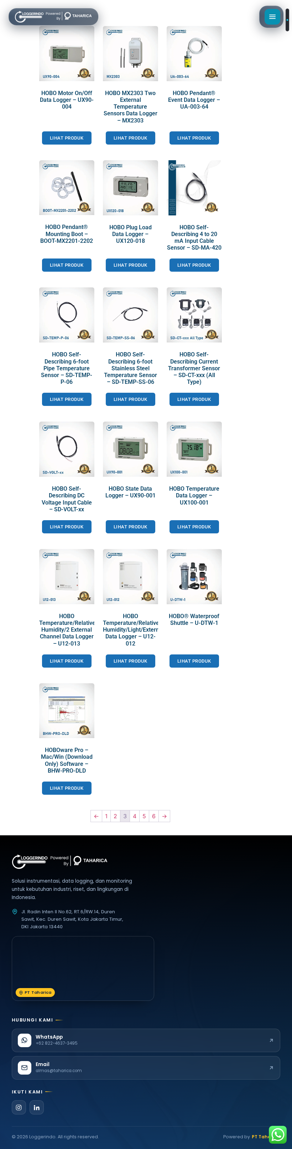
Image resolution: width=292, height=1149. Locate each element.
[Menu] (272, 17)
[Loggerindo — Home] (53, 17)
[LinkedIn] (37, 1107)
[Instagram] (19, 1107)
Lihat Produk (67, 138)
